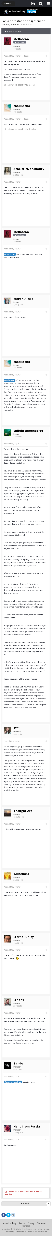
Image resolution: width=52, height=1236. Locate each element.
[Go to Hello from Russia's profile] (7, 1128)
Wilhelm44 (21, 874)
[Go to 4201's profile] (7, 730)
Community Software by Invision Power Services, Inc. (26, 1232)
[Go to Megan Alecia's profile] (7, 300)
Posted (12, 56)
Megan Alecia (23, 299)
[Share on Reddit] (13, 1214)
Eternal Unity (23, 937)
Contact (26, 1226)
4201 (16, 728)
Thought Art (22, 811)
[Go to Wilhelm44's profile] (7, 875)
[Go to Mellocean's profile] (7, 41)
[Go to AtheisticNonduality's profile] (7, 171)
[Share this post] (46, 56)
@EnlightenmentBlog (12, 1082)
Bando (18, 1063)
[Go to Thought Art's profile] (7, 812)
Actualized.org (9, 1223)
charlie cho (21, 106)
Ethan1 (18, 1000)
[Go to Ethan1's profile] (7, 1002)
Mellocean (15, 24)
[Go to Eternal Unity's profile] (7, 939)
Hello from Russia (26, 1126)
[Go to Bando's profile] (7, 1065)
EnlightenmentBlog (28, 431)
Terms (22, 1223)
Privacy (31, 1223)
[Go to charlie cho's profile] (7, 108)
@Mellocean (9, 380)
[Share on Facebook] (3, 1215)
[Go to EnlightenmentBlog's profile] (7, 432)
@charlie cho (9, 254)
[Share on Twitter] (8, 1215)
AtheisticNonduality (28, 169)
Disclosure (42, 1223)
